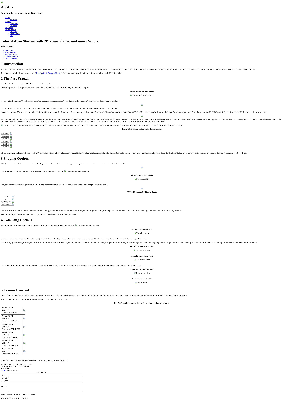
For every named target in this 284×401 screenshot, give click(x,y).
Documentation (10, 30)
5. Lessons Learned (10, 58)
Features (8, 22)
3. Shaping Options (10, 54)
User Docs (13, 32)
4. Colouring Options (10, 56)
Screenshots (14, 24)
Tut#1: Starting (15, 34)
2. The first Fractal (9, 52)
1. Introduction (8, 50)
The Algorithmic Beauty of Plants (48, 73)
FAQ (11, 36)
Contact (3, 370)
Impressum (13, 20)
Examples (13, 26)
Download (9, 28)
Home (7, 18)
